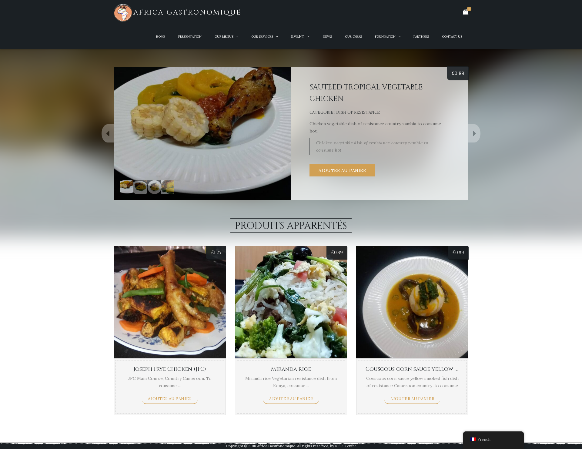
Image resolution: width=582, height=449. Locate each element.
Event (297, 36)
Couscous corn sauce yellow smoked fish (428, 369)
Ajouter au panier (342, 170)
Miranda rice (291, 369)
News (327, 37)
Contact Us (452, 37)
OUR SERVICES (262, 37)
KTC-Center (345, 446)
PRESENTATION (190, 37)
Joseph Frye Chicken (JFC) (169, 369)
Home (160, 37)
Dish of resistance (358, 112)
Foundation (385, 37)
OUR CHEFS (353, 37)
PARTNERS (421, 37)
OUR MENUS (224, 37)
